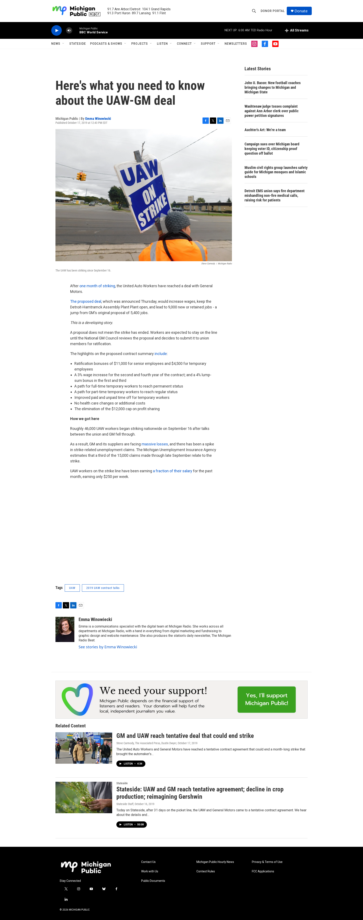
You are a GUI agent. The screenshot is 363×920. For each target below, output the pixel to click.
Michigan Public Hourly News (215, 862)
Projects (139, 43)
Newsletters (236, 43)
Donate (301, 11)
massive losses (155, 444)
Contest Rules (205, 871)
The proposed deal (85, 301)
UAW (72, 588)
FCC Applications (263, 871)
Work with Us (149, 871)
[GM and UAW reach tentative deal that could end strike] (83, 748)
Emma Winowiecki (98, 118)
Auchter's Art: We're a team (265, 130)
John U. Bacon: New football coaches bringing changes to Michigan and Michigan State (273, 87)
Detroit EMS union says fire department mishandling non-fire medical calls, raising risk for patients (275, 195)
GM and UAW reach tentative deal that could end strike (185, 735)
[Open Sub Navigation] (63, 43)
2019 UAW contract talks (103, 588)
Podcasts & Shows (106, 43)
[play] (56, 30)
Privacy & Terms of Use (267, 862)
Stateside (77, 43)
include (161, 353)
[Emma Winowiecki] (64, 629)
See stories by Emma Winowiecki (108, 646)
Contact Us (148, 862)
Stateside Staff (124, 804)
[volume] (69, 30)
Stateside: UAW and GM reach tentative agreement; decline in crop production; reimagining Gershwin (200, 793)
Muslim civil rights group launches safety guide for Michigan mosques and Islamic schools (276, 172)
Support (208, 43)
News (55, 43)
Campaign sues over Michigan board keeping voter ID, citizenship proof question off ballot (272, 148)
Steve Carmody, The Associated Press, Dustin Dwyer (146, 743)
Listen (162, 43)
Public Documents (153, 880)
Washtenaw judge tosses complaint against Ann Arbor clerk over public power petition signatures (272, 111)
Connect (184, 43)
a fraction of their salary (172, 471)
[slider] (75, 30)
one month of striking (97, 286)
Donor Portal (273, 11)
